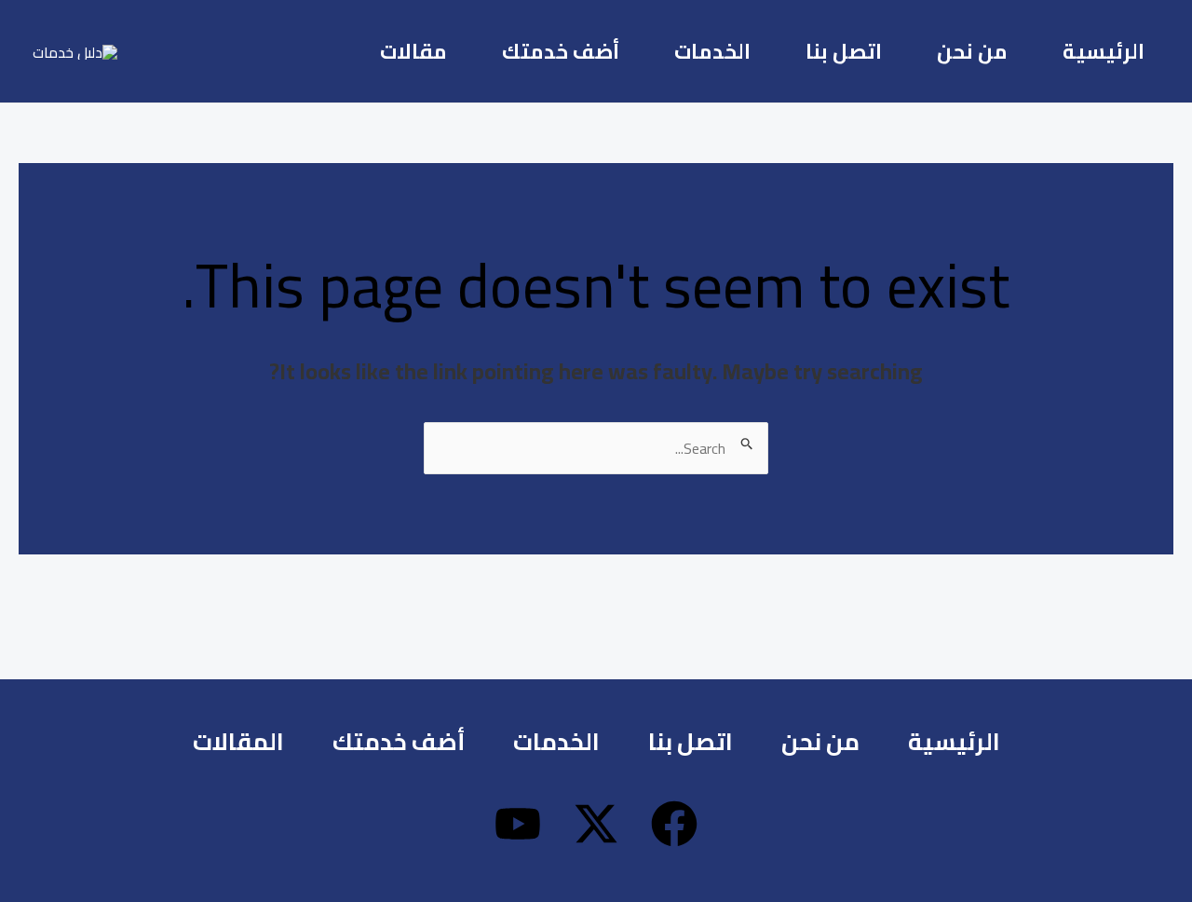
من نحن (972, 51)
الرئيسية (1104, 51)
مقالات (413, 51)
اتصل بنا (844, 51)
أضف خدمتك (560, 51)
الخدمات (712, 51)
